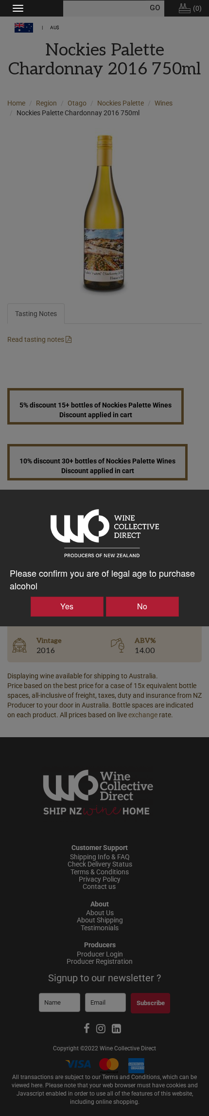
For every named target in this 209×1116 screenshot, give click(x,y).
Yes (66, 606)
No (142, 606)
